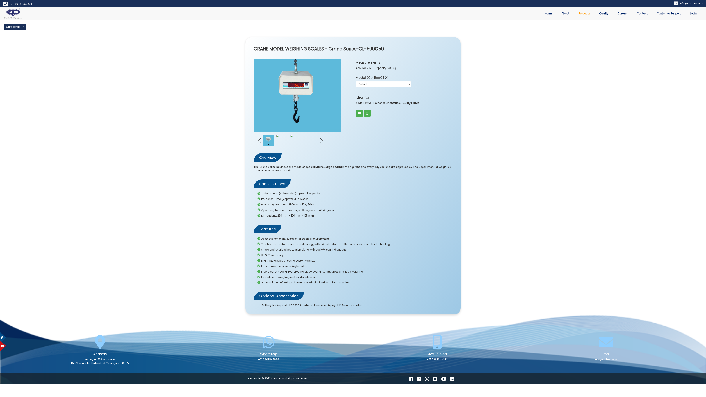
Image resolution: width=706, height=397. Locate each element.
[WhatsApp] (454, 380)
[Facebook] (412, 380)
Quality (603, 13)
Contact (642, 13)
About (565, 13)
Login (693, 13)
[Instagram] (428, 380)
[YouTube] (445, 380)
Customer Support (669, 13)
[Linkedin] (420, 380)
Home (548, 13)
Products (584, 13)
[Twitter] (437, 380)
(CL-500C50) (372, 77)
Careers (623, 13)
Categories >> (15, 27)
